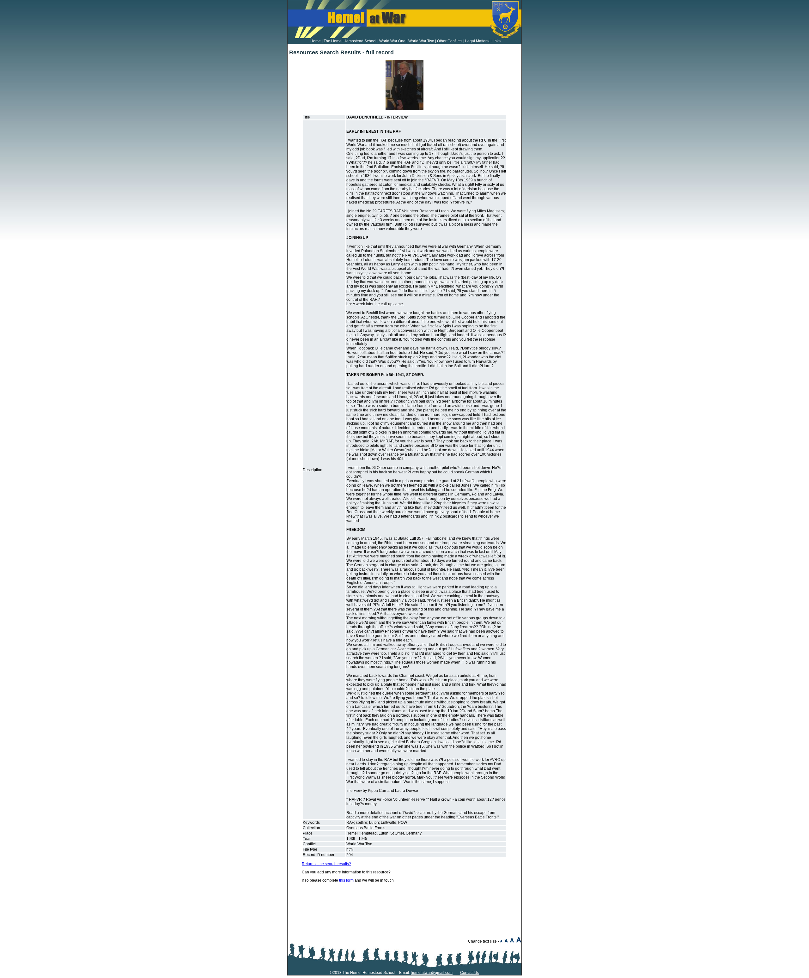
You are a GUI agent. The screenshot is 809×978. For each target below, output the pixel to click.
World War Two (421, 41)
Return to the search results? (326, 864)
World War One (392, 41)
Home (315, 41)
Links (496, 41)
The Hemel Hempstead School (350, 41)
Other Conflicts (449, 41)
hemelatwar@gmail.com (432, 972)
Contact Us (469, 972)
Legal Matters (477, 41)
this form (346, 880)
